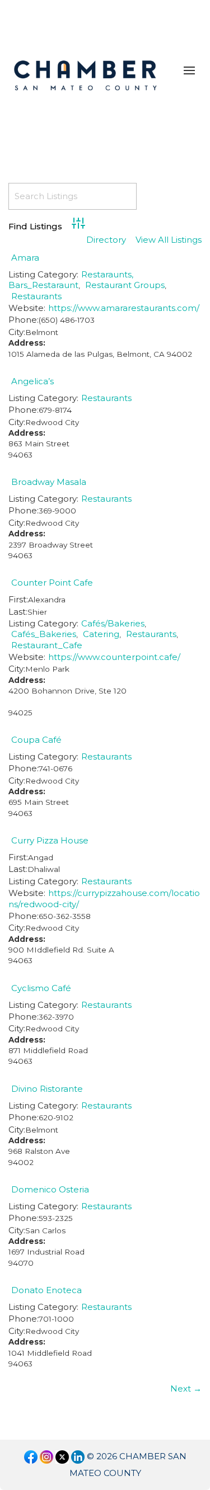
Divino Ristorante (47, 1088)
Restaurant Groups (125, 285)
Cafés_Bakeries (43, 634)
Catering (101, 634)
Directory (106, 240)
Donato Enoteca (46, 1290)
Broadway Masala (48, 482)
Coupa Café (36, 739)
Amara (25, 257)
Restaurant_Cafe (46, 645)
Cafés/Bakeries (112, 623)
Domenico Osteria (50, 1189)
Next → (186, 1388)
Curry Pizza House (49, 840)
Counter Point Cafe (52, 582)
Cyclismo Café (41, 988)
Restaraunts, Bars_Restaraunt (70, 279)
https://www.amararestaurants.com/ (123, 308)
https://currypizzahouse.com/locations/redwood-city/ (104, 898)
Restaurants (36, 296)
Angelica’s (32, 381)
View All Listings (169, 240)
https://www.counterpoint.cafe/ (114, 657)
